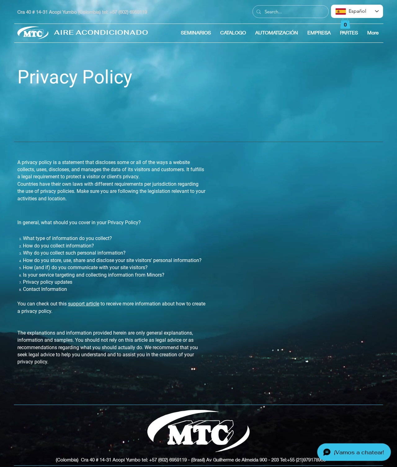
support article (83, 304)
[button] (345, 22)
